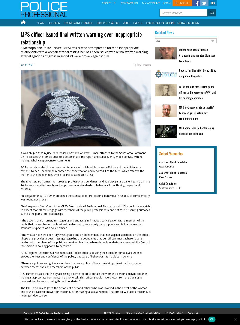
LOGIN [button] (167, 3)
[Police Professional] (44, 9)
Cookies (193, 312)
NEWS (40, 23)
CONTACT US (129, 3)
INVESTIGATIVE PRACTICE (78, 23)
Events (138, 23)
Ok (212, 319)
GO (212, 13)
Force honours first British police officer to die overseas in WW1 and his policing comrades (197, 92)
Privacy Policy (174, 312)
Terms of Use (112, 312)
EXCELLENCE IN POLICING (160, 23)
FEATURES (54, 23)
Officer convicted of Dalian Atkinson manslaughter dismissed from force (197, 55)
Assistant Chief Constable (173, 162)
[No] (235, 319)
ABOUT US (108, 3)
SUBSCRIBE (182, 3)
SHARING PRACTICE (108, 23)
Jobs (126, 23)
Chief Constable (168, 183)
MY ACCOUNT (151, 3)
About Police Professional (143, 312)
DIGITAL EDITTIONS (188, 23)
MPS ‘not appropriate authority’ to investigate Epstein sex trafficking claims (196, 113)
